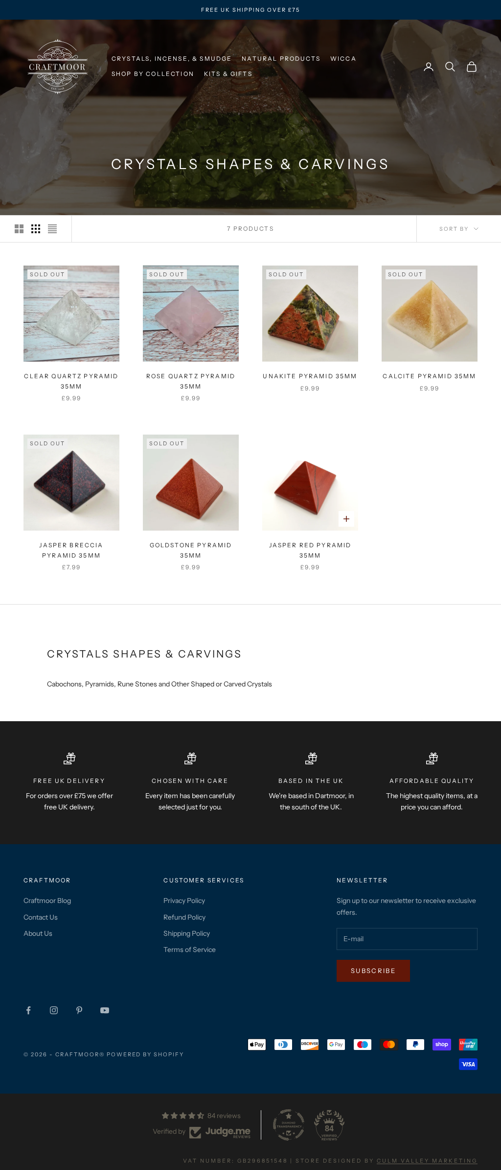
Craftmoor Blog (47, 900)
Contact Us (40, 917)
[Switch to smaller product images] (35, 229)
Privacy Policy (184, 900)
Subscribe (373, 971)
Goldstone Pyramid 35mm (191, 550)
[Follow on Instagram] (54, 1010)
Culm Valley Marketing (427, 1160)
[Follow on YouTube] (105, 1010)
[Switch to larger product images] (19, 229)
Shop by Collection (153, 73)
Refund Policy (184, 917)
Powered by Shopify (145, 1054)
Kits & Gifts (228, 73)
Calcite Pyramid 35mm (429, 376)
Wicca (343, 58)
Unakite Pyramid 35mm (310, 376)
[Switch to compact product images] (52, 229)
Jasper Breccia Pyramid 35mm (71, 550)
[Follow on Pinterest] (79, 1010)
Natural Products (281, 58)
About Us (37, 933)
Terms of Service (189, 949)
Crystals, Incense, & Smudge (172, 58)
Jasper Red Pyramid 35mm (310, 550)
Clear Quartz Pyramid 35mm (71, 381)
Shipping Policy (186, 933)
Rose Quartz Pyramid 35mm (190, 381)
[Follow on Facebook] (28, 1010)
